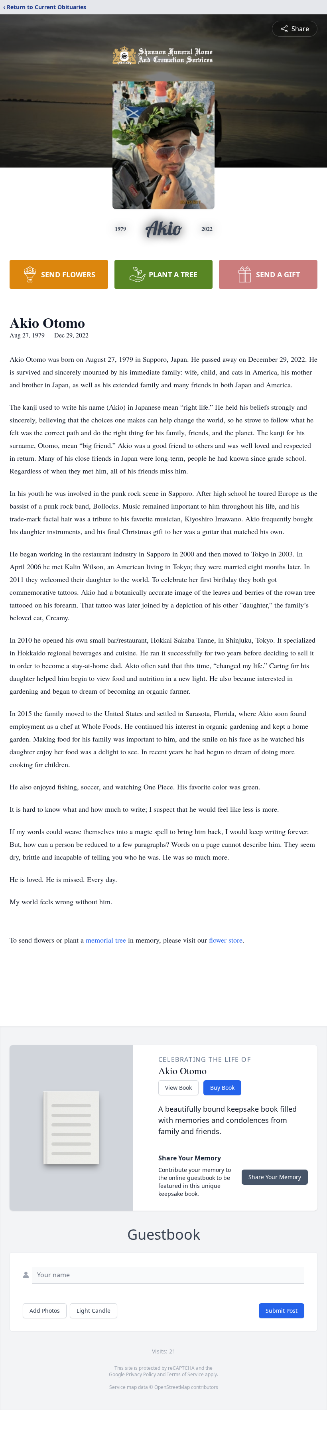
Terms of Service (185, 1374)
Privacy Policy (141, 1374)
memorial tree (106, 940)
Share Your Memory (274, 1177)
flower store (225, 940)
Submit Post (281, 1310)
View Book (178, 1087)
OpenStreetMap (172, 1387)
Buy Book (222, 1087)
